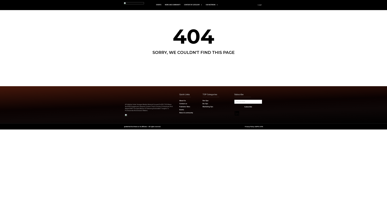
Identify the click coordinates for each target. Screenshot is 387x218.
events (158, 5)
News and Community (172, 5)
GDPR (257, 126)
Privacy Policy (249, 126)
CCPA (261, 126)
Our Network (210, 5)
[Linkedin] (236, 113)
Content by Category (192, 5)
